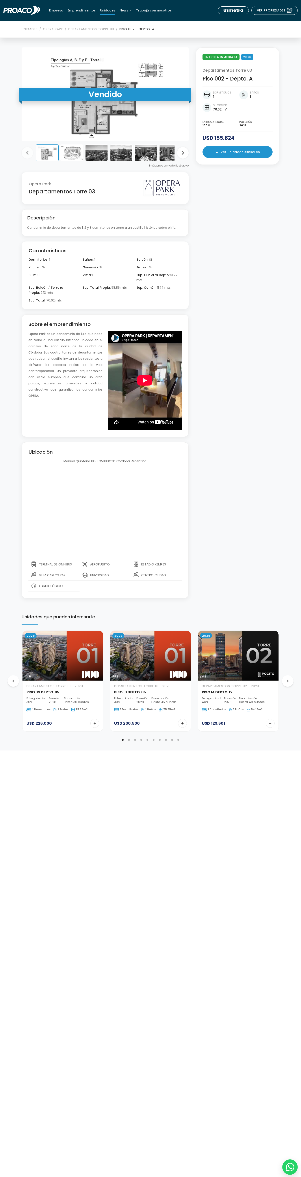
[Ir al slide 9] (172, 740)
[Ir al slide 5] (147, 740)
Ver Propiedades (275, 10)
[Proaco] (21, 10)
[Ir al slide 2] (129, 740)
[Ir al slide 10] (178, 740)
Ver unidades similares (240, 152)
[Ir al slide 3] (135, 740)
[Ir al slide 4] (141, 740)
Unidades (107, 10)
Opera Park (53, 29)
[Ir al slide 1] (123, 740)
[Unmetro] (233, 10)
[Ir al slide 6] (153, 740)
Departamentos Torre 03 (91, 29)
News (124, 10)
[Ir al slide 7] (160, 740)
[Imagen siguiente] (183, 153)
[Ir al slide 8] (166, 740)
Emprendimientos (82, 10)
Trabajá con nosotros (154, 10)
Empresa (56, 10)
